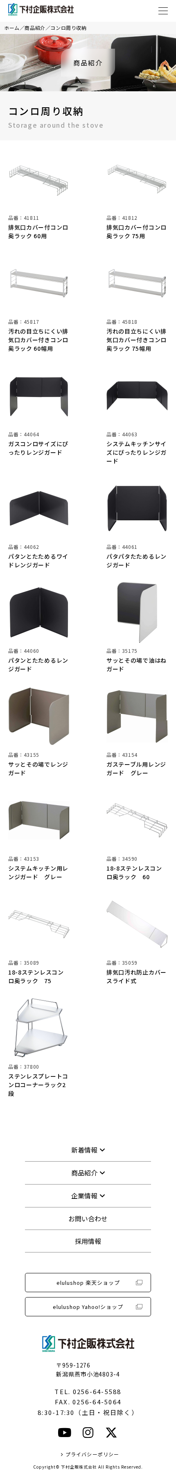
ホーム (12, 27)
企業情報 (84, 1195)
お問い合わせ (88, 1218)
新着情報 (84, 1150)
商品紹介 (35, 27)
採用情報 (88, 1241)
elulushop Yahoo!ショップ (88, 1307)
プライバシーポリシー (92, 1454)
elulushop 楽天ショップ (88, 1282)
